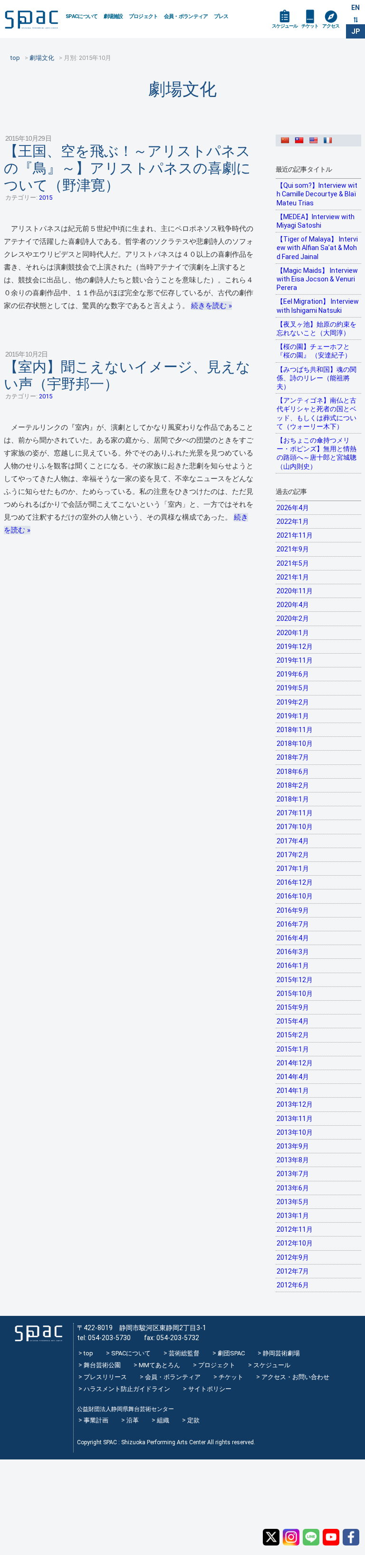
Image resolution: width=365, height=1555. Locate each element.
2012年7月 (293, 1271)
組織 (163, 1420)
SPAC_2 (38, 1333)
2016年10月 (295, 896)
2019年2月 (293, 702)
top (88, 1353)
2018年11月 (295, 730)
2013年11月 (295, 1118)
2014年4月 (293, 1077)
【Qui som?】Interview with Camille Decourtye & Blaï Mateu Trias (317, 194)
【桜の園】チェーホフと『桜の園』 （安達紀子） (314, 351)
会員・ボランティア (186, 16)
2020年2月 (293, 618)
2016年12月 (295, 882)
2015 (45, 197)
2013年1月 (293, 1215)
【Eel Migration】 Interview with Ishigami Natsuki (318, 306)
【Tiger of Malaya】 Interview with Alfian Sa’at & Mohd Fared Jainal (317, 247)
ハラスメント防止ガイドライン (127, 1388)
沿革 (132, 1420)
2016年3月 (293, 952)
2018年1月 (293, 799)
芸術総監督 (184, 1353)
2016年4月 (293, 938)
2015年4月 (293, 1021)
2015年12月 (295, 980)
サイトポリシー (209, 1388)
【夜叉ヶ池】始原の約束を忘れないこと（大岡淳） (316, 328)
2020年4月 (293, 604)
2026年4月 (293, 508)
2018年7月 (293, 757)
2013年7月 (293, 1174)
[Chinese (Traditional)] (301, 140)
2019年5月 (293, 688)
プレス (221, 16)
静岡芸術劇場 (281, 1353)
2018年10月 (295, 743)
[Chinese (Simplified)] (287, 140)
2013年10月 (295, 1132)
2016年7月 (293, 924)
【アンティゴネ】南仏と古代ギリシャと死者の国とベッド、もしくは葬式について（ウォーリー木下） (316, 413)
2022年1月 (293, 521)
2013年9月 (293, 1146)
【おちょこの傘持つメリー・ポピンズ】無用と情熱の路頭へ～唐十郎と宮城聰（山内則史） (316, 453)
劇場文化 (182, 89)
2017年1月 (293, 868)
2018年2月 (293, 785)
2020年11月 (295, 591)
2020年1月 (293, 633)
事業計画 (96, 1420)
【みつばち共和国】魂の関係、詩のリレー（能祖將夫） (316, 378)
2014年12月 (295, 1063)
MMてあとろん (159, 1365)
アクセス (330, 26)
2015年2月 (293, 1035)
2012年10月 (295, 1243)
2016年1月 (293, 965)
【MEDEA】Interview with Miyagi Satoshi (316, 221)
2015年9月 (293, 1007)
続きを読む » (211, 305)
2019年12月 (295, 646)
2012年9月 (293, 1257)
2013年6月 (293, 1188)
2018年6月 (293, 771)
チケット (309, 26)
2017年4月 (293, 841)
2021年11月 (295, 535)
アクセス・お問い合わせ (295, 1377)
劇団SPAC (231, 1353)
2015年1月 (293, 1049)
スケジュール (285, 26)
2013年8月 (293, 1160)
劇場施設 (113, 16)
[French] (329, 140)
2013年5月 (293, 1202)
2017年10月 (295, 827)
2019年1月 (293, 716)
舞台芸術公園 (102, 1365)
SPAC (31, 19)
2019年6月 (293, 674)
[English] (315, 140)
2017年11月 (295, 813)
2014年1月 (293, 1090)
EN (355, 7)
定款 (193, 1420)
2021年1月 (293, 577)
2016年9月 (293, 910)
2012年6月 (293, 1285)
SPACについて (82, 16)
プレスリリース (105, 1377)
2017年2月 (293, 855)
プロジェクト (143, 16)
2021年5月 (293, 563)
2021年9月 (293, 549)
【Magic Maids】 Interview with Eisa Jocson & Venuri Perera (317, 279)
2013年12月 (295, 1104)
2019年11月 (295, 660)
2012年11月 (295, 1229)
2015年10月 (295, 993)
